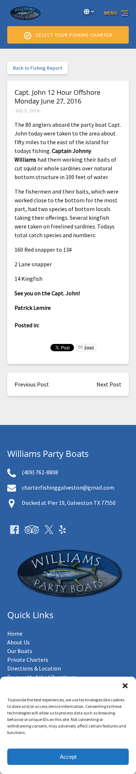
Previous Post (32, 384)
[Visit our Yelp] (62, 529)
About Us (18, 642)
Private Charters (27, 659)
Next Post (108, 384)
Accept (68, 757)
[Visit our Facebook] (14, 529)
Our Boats (19, 651)
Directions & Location (34, 668)
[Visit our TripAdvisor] (32, 529)
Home (14, 633)
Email (89, 347)
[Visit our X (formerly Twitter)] (49, 529)
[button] (125, 685)
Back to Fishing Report (37, 68)
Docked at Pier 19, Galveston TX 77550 (69, 502)
